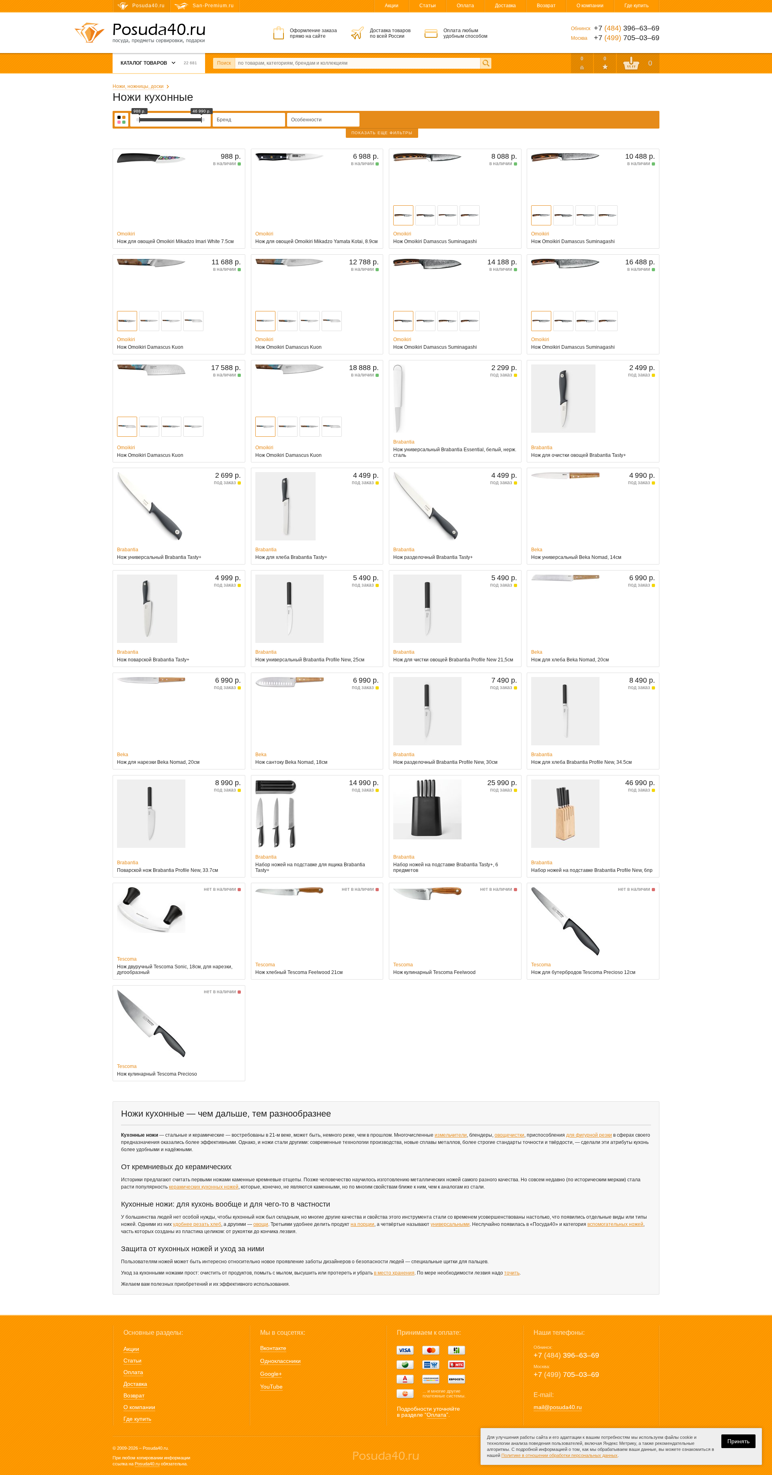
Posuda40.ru (147, 1463)
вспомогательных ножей (615, 1224)
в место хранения (394, 1273)
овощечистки (509, 1135)
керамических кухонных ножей (203, 1187)
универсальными (450, 1224)
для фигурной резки (589, 1135)
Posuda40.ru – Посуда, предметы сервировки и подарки (159, 33)
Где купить (636, 5)
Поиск (224, 63)
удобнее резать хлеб (197, 1224)
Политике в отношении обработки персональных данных (559, 1455)
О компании (590, 5)
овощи (260, 1224)
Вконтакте (273, 1348)
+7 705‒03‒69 (566, 1375)
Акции (391, 5)
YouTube (271, 1386)
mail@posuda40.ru (558, 1407)
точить (511, 1273)
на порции (362, 1224)
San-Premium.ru (213, 5)
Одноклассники (280, 1361)
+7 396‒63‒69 (566, 1355)
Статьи (427, 5)
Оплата (465, 5)
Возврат (546, 5)
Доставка (505, 5)
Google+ (271, 1374)
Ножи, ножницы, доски (138, 86)
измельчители (451, 1135)
